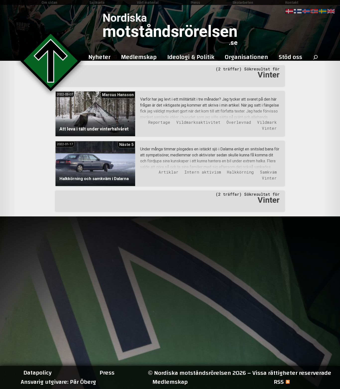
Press (195, 2)
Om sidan (49, 2)
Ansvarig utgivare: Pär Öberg (58, 382)
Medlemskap (170, 382)
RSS (279, 382)
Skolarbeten (242, 2)
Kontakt (291, 2)
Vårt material (148, 2)
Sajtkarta (97, 2)
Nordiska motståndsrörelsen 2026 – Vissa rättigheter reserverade (239, 373)
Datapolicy (37, 372)
